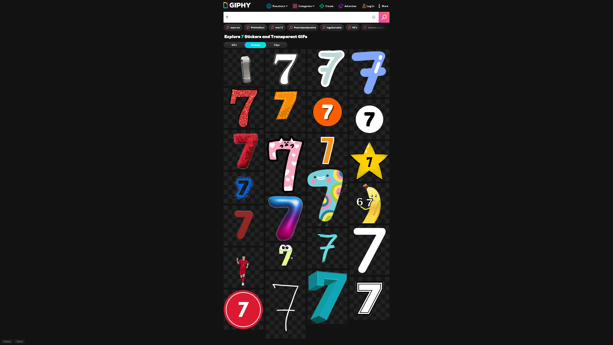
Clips (277, 44)
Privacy (7, 341)
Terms (19, 341)
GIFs (234, 44)
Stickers (255, 44)
